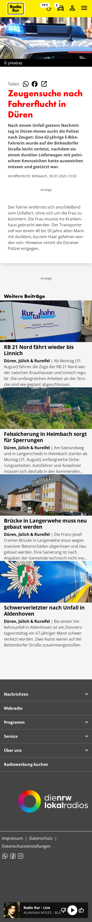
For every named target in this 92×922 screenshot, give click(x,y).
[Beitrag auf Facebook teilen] (35, 84)
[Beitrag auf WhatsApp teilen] (26, 84)
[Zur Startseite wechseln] (15, 9)
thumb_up (81, 910)
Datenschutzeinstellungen (26, 846)
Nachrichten (16, 694)
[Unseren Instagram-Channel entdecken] (21, 856)
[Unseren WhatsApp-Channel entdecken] (5, 856)
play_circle (72, 910)
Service (11, 736)
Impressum (12, 838)
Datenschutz (41, 838)
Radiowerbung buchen (26, 764)
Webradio (13, 708)
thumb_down (63, 910)
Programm (14, 722)
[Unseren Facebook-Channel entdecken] (13, 856)
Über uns (13, 750)
